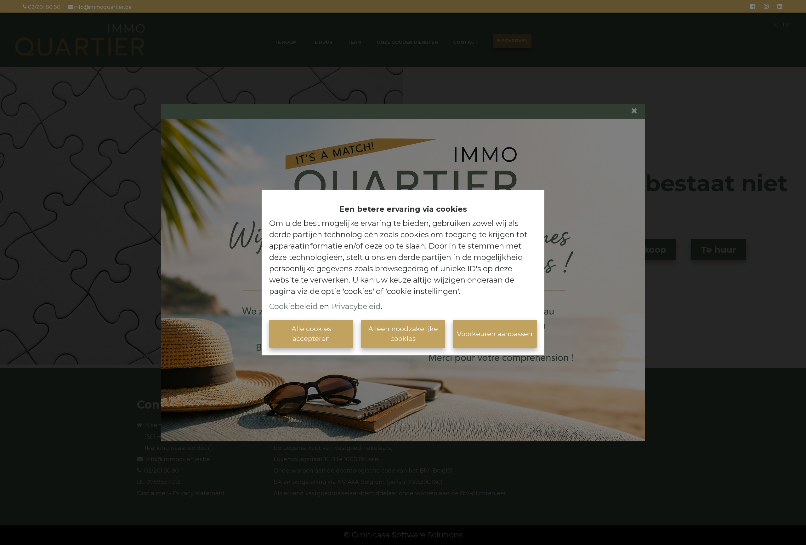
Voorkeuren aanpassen (494, 334)
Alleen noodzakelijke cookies (403, 334)
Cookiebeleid (293, 306)
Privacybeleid (356, 306)
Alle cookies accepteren (311, 334)
